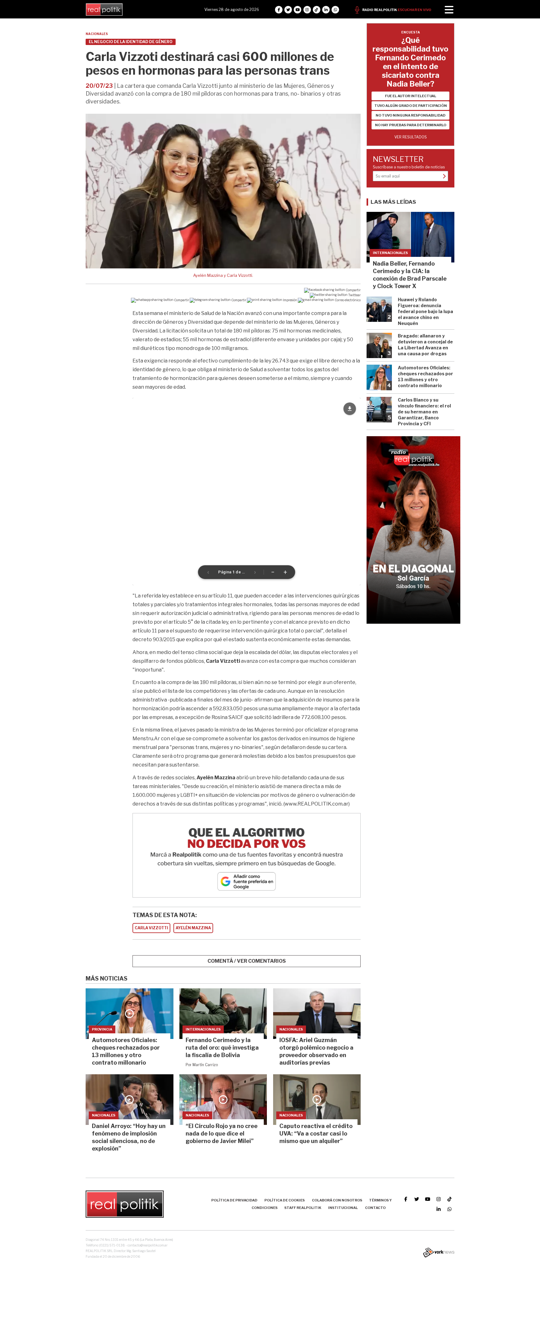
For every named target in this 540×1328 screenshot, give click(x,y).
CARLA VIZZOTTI (151, 928)
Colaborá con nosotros (337, 1200)
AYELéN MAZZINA (193, 928)
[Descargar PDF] (349, 408)
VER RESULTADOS (410, 137)
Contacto (375, 1208)
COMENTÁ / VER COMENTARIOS (247, 961)
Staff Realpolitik (302, 1208)
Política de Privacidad (234, 1200)
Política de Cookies (284, 1200)
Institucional (343, 1208)
